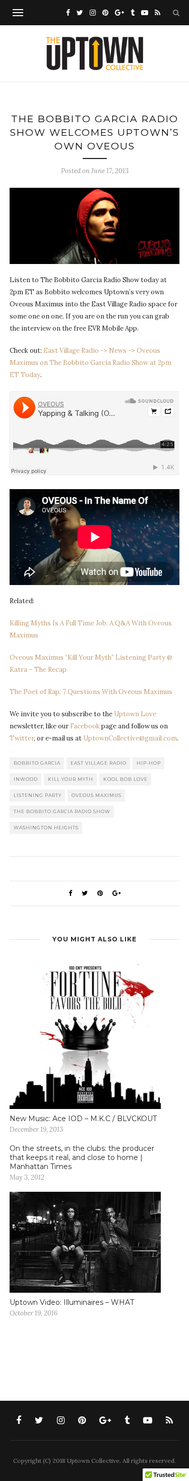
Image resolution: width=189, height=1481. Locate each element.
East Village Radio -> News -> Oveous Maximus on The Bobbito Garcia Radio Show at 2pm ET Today (90, 362)
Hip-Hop (149, 763)
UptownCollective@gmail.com (130, 738)
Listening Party (37, 795)
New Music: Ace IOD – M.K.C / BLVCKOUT (83, 1118)
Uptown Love (135, 714)
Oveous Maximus (96, 795)
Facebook (85, 726)
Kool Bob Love (125, 779)
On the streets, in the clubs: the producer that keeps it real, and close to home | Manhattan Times (82, 1157)
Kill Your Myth (70, 779)
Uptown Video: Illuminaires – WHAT (72, 1302)
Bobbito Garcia (37, 763)
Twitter (22, 738)
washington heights (46, 827)
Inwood (26, 779)
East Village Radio (99, 763)
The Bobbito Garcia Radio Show (62, 811)
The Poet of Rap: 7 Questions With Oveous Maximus (91, 691)
